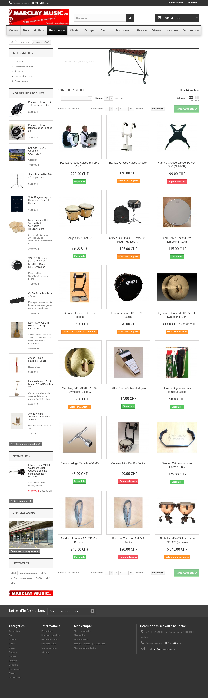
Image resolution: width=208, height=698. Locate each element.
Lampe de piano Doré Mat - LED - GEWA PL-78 (40, 384)
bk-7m (14, 578)
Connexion (192, 2)
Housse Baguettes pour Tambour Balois (177, 390)
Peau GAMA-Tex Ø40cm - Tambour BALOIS (177, 239)
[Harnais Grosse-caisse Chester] (128, 137)
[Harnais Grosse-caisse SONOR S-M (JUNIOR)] (177, 137)
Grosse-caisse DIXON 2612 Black (128, 315)
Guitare (12, 656)
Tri (59, 98)
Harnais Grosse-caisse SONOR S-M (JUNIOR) (177, 164)
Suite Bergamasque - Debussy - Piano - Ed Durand (39, 200)
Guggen (13, 652)
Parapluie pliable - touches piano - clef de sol (40, 128)
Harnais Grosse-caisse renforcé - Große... (79, 164)
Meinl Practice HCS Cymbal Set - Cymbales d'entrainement (38, 224)
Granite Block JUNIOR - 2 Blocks (79, 315)
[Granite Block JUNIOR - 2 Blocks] (79, 287)
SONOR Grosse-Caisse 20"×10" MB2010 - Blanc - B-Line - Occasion (39, 262)
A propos (18, 71)
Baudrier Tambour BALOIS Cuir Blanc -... (79, 540)
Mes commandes (82, 631)
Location (13, 665)
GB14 (13, 573)
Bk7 (48, 578)
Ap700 (39, 578)
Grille (191, 100)
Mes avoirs (79, 635)
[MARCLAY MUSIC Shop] (39, 17)
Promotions (22, 456)
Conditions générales (24, 66)
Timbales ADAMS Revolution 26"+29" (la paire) (177, 540)
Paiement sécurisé (23, 76)
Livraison (18, 61)
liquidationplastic (28, 573)
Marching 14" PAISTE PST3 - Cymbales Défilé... (79, 390)
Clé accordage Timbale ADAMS (80, 463)
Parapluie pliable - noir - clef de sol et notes (40, 103)
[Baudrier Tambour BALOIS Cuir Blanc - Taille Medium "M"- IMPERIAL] (79, 512)
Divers (12, 648)
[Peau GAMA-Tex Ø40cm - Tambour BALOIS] (177, 212)
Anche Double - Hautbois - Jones (37, 359)
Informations (23, 53)
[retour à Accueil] (12, 42)
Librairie (13, 660)
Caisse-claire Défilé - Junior (128, 463)
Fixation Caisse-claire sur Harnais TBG (177, 465)
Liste (197, 100)
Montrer (99, 98)
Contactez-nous (175, 2)
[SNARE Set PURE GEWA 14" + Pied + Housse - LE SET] (128, 212)
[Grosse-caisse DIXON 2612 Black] (128, 287)
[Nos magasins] (31, 534)
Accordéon (14, 631)
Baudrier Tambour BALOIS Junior (128, 540)
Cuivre (12, 644)
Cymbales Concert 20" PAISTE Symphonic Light (177, 315)
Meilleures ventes (50, 639)
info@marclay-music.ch (165, 649)
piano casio (26, 578)
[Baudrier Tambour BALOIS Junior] (128, 512)
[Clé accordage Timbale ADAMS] (79, 437)
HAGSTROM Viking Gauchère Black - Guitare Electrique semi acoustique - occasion (39, 470)
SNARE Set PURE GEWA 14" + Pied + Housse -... (128, 239)
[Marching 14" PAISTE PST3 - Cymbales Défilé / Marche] (79, 362)
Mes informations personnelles (89, 644)
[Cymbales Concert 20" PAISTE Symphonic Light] (177, 287)
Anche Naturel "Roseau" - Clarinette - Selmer (40, 416)
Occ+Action (15, 677)
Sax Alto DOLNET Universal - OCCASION (38, 150)
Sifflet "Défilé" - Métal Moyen (128, 388)
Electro (12, 673)
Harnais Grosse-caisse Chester (128, 162)
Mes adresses (81, 639)
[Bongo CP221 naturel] (79, 212)
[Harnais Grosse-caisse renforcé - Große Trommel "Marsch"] (79, 137)
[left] (31, 593)
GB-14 (14, 583)
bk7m (43, 573)
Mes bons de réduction (85, 648)
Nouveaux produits (28, 93)
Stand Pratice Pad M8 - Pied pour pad (40, 176)
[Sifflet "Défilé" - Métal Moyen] (128, 362)
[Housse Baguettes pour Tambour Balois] (177, 362)
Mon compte (83, 626)
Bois (11, 635)
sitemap (45, 652)
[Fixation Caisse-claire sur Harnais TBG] (177, 437)
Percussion (14, 669)
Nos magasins (21, 81)
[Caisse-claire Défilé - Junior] (128, 437)
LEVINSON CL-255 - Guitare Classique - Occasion (39, 325)
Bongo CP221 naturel (79, 238)
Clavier (12, 639)
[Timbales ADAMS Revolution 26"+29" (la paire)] (177, 512)
